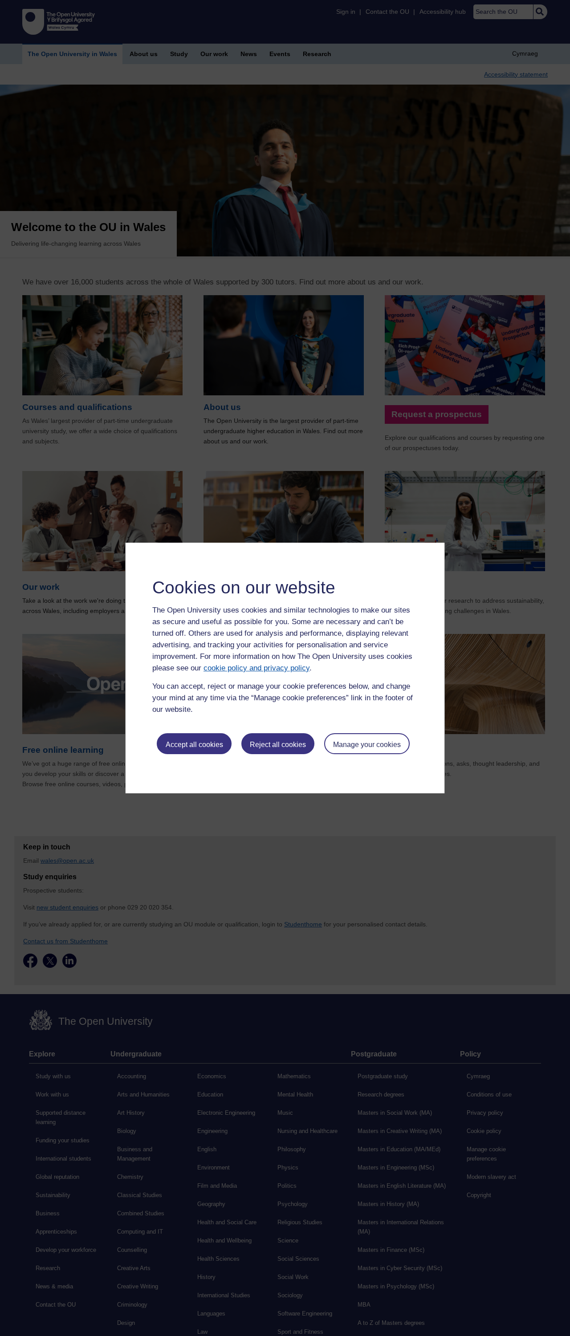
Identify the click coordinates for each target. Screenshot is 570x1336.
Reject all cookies (278, 744)
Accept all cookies (194, 744)
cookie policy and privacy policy (256, 668)
